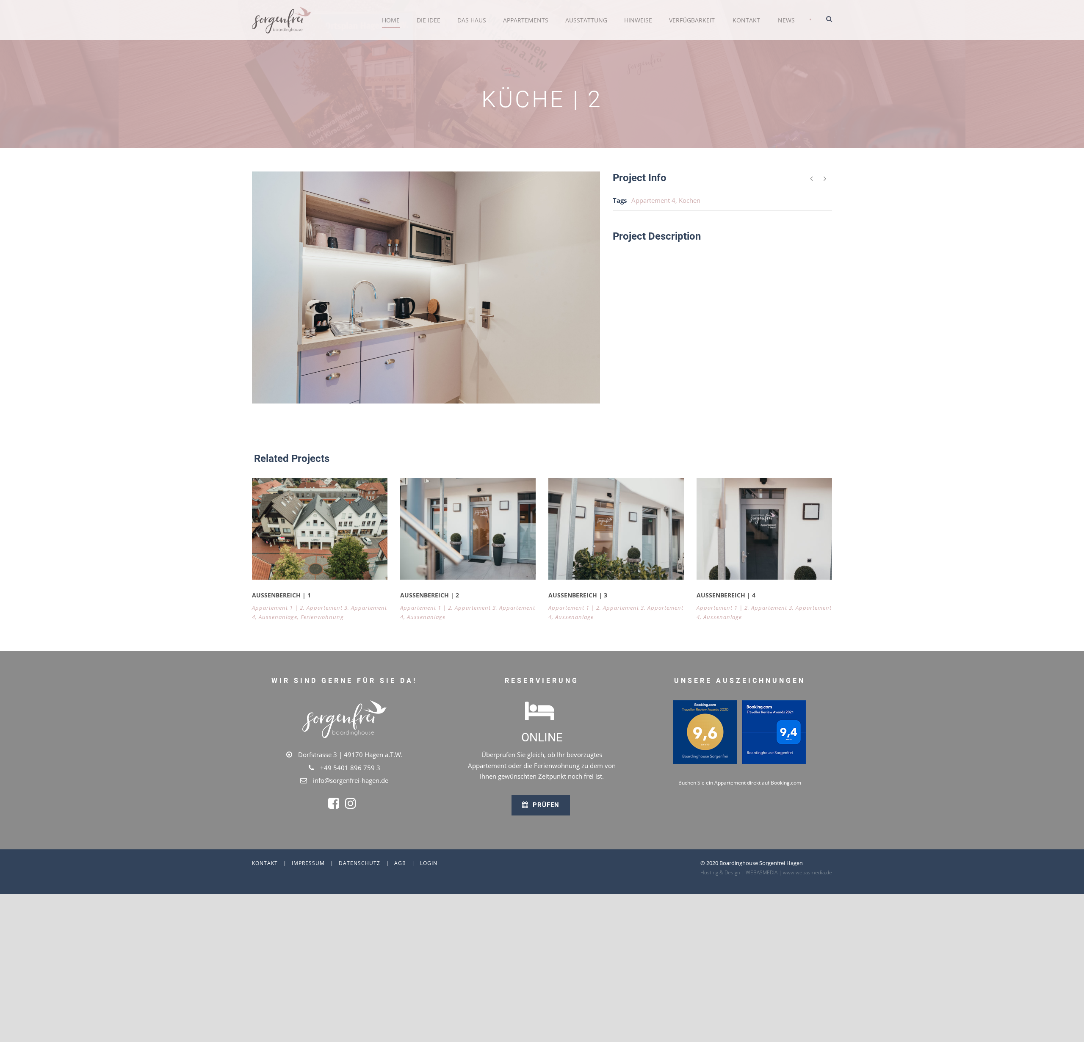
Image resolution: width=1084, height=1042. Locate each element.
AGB (400, 863)
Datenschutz (359, 863)
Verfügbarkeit (692, 20)
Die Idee (428, 20)
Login (428, 863)
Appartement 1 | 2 (277, 607)
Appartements (525, 20)
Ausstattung (586, 20)
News (786, 20)
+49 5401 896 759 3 (350, 767)
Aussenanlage (278, 617)
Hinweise (638, 20)
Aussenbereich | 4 (726, 595)
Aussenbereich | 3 (577, 595)
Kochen (689, 200)
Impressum (308, 863)
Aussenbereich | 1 (281, 595)
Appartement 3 (327, 607)
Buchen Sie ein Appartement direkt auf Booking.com (739, 782)
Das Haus (471, 20)
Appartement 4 (653, 200)
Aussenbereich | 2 (429, 595)
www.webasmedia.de (807, 872)
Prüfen (545, 805)
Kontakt (746, 20)
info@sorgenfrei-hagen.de (350, 780)
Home (391, 20)
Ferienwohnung (322, 617)
